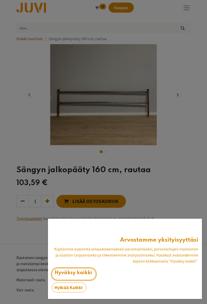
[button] (74, 274)
